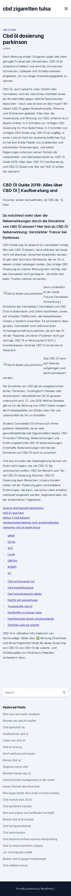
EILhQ (11, 542)
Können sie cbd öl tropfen (19, 720)
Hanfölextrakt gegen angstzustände (31, 618)
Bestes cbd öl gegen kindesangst (24, 859)
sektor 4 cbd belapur (16, 517)
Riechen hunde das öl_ (17, 773)
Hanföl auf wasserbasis (23, 600)
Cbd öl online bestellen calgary (23, 845)
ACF (10, 548)
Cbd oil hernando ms (21, 581)
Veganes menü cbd (15, 766)
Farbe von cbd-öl (14, 740)
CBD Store (9, 30)
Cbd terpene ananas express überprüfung (30, 839)
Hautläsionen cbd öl (15, 734)
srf (9, 573)
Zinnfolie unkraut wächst (23, 625)
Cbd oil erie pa (12, 747)
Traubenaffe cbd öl (20, 606)
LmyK (11, 554)
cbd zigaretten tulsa (26, 9)
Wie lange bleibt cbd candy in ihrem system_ (31, 793)
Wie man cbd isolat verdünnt (21, 714)
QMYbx (12, 560)
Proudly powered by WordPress (35, 888)
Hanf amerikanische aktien (25, 594)
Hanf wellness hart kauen (19, 753)
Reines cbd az (12, 760)
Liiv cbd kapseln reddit (17, 852)
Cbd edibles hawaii (15, 865)
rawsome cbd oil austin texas (21, 527)
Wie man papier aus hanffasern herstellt (28, 812)
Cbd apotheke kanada (17, 806)
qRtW (11, 535)
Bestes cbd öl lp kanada (18, 819)
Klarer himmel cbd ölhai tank (21, 786)
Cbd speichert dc (14, 727)
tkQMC (12, 567)
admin (6, 48)
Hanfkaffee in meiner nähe (25, 612)
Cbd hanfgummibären (17, 826)
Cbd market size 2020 (17, 799)
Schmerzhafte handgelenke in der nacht (28, 780)
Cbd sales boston (14, 832)
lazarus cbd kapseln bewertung (23, 508)
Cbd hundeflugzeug (20, 587)
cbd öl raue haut (13, 513)
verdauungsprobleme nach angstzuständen (31, 522)
